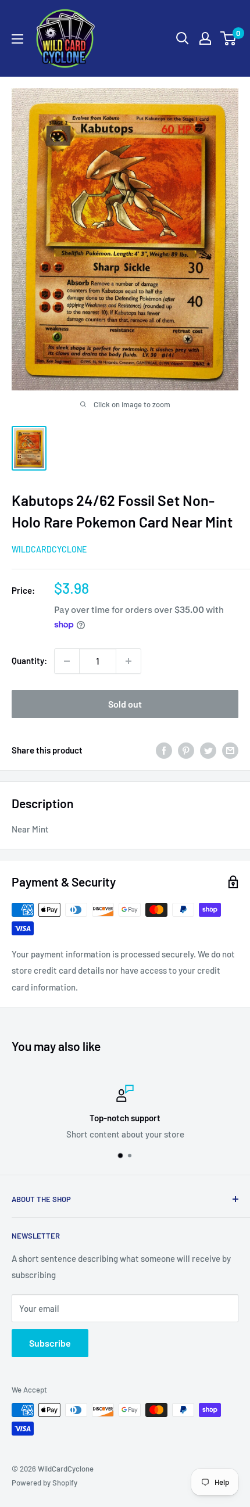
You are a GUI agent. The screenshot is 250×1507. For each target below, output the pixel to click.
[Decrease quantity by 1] (67, 661)
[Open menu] (17, 39)
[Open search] (182, 38)
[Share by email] (230, 750)
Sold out (125, 703)
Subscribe (50, 1342)
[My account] (205, 38)
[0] (229, 38)
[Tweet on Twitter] (208, 750)
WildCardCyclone (49, 549)
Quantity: (29, 660)
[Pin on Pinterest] (186, 750)
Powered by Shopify (44, 1482)
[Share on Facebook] (164, 750)
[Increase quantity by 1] (128, 661)
